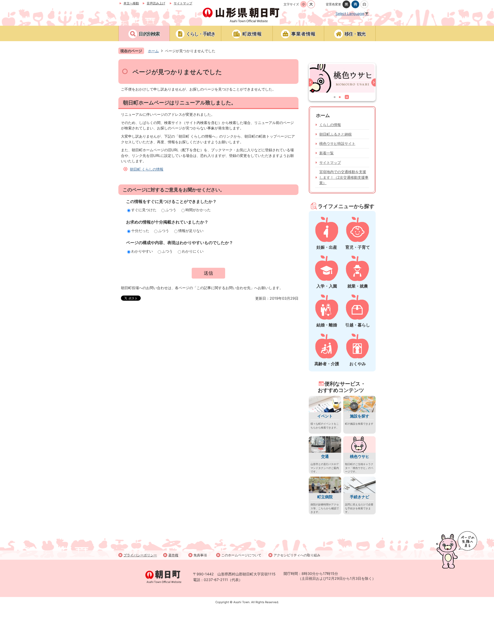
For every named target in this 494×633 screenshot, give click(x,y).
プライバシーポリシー (140, 555)
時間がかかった (198, 210)
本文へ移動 (131, 3)
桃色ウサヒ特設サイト (337, 143)
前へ (312, 83)
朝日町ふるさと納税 (335, 134)
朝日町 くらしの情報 (146, 169)
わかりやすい (142, 251)
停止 (348, 98)
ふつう (170, 210)
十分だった (140, 230)
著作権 (173, 555)
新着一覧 (326, 153)
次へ (372, 83)
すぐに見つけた (143, 210)
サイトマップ (183, 3)
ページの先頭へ (456, 549)
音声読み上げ (156, 3)
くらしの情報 (330, 124)
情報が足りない (191, 230)
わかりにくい (193, 251)
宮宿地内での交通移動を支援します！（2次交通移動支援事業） (343, 177)
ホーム (153, 51)
